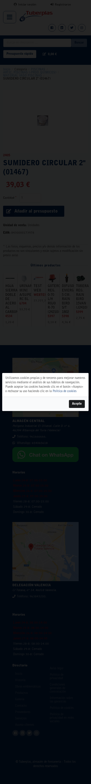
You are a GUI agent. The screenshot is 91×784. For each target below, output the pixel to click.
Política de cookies (64, 391)
